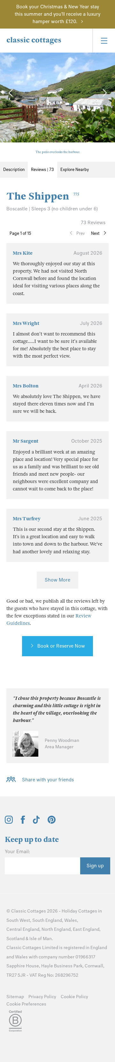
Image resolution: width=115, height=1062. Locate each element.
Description (14, 169)
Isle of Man (40, 938)
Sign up (95, 866)
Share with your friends (48, 780)
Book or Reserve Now (61, 646)
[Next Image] (104, 92)
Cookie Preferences (26, 1004)
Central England (22, 929)
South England (47, 920)
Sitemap (15, 996)
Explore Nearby (74, 169)
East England (86, 929)
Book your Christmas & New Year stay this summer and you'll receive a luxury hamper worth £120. (57, 14)
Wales (70, 920)
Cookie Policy (74, 996)
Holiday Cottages (79, 911)
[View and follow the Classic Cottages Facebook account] (23, 822)
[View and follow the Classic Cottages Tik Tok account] (36, 822)
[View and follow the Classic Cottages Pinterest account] (52, 822)
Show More (57, 580)
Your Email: (17, 851)
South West (18, 920)
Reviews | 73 (42, 169)
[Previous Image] (11, 92)
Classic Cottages (28, 911)
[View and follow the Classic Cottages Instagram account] (9, 822)
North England (56, 929)
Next (95, 233)
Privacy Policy (42, 996)
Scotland (15, 938)
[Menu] (103, 41)
